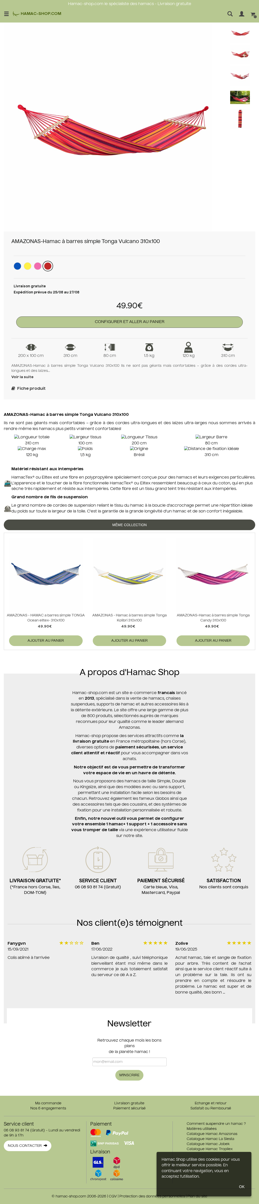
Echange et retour (211, 1103)
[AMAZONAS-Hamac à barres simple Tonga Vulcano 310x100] (108, 127)
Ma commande (48, 1103)
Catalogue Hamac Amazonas (212, 1134)
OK (242, 1187)
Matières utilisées (202, 1129)
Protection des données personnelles (152, 1196)
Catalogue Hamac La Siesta (210, 1139)
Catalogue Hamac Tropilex (210, 1149)
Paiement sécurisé (129, 1108)
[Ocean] (17, 266)
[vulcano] (48, 266)
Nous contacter (26, 1146)
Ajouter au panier (46, 640)
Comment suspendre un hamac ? (216, 1124)
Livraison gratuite (129, 1103)
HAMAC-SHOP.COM (40, 14)
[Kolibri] (27, 266)
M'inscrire (129, 1075)
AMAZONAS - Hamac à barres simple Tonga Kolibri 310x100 (129, 618)
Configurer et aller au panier (129, 322)
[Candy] (37, 266)
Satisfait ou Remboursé (210, 1108)
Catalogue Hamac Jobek (208, 1144)
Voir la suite (22, 377)
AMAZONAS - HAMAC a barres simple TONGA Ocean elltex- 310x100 (46, 618)
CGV (113, 1196)
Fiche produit (30, 389)
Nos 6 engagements (48, 1108)
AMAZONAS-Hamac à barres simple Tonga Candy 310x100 (213, 618)
